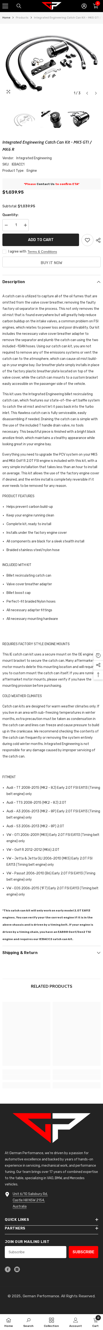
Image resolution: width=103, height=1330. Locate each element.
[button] (87, 93)
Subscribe (83, 1252)
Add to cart (41, 239)
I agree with (17, 251)
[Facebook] (8, 1269)
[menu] (5, 6)
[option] (51, 61)
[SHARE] (97, 240)
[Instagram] (17, 1269)
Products (22, 17)
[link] (26, 1077)
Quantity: (10, 215)
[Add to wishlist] (87, 240)
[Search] (19, 6)
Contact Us (46, 184)
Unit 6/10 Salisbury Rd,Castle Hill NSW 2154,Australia (30, 1200)
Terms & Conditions (42, 252)
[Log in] (84, 6)
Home (6, 17)
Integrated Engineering (34, 158)
